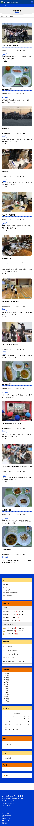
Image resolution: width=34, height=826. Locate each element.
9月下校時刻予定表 (14, 628)
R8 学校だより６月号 (14, 614)
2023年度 (6, 680)
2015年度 (6, 697)
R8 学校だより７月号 (14, 611)
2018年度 (6, 690)
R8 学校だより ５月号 (11, 617)
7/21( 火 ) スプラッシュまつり (10, 650)
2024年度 (6, 678)
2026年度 (6, 673)
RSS (7, 775)
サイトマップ (6, 806)
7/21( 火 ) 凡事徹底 (7, 646)
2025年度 (6, 676)
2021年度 (6, 684)
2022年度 (6, 682)
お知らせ (6, 584)
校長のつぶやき (8, 595)
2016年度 (6, 695)
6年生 (5, 61)
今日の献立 (7, 590)
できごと (6, 587)
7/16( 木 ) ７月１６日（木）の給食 (10, 654)
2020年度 (6, 686)
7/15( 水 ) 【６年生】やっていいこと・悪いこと (13, 661)
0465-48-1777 (9, 801)
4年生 (5, 316)
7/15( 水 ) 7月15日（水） (8, 658)
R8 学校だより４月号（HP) (12, 620)
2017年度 (6, 692)
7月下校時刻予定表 (14, 631)
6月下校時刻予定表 (11, 633)
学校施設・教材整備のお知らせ (12, 593)
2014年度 (6, 699)
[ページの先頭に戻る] (32, 824)
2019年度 (6, 688)
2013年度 (6, 701)
